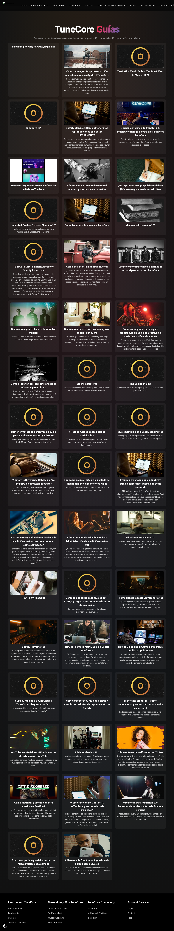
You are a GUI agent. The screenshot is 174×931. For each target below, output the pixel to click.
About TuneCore (15, 908)
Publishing (59, 5)
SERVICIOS (74, 5)
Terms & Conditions (17, 922)
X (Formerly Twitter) (97, 913)
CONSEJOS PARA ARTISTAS (111, 5)
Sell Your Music (55, 913)
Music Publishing (56, 918)
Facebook (92, 908)
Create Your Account (57, 908)
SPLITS (133, 5)
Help (130, 918)
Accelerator (148, 5)
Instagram (92, 918)
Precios (89, 5)
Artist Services (55, 922)
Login (130, 908)
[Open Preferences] (5, 926)
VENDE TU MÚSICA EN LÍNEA (34, 5)
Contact (131, 913)
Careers (12, 918)
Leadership (13, 913)
